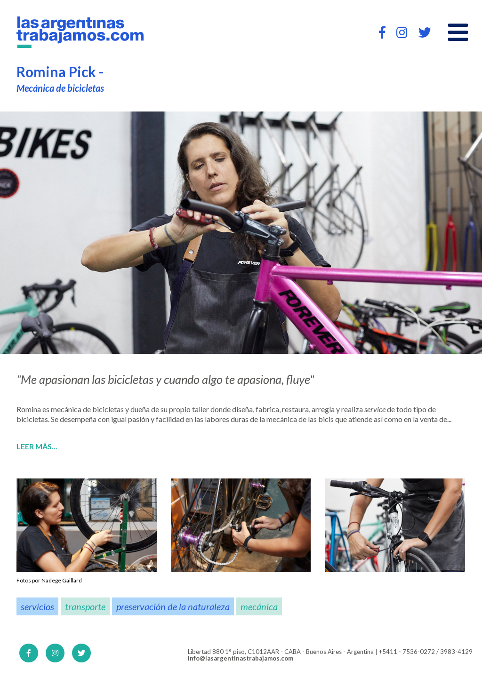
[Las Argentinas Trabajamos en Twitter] (424, 32)
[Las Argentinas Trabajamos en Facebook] (382, 32)
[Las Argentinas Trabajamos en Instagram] (402, 32)
